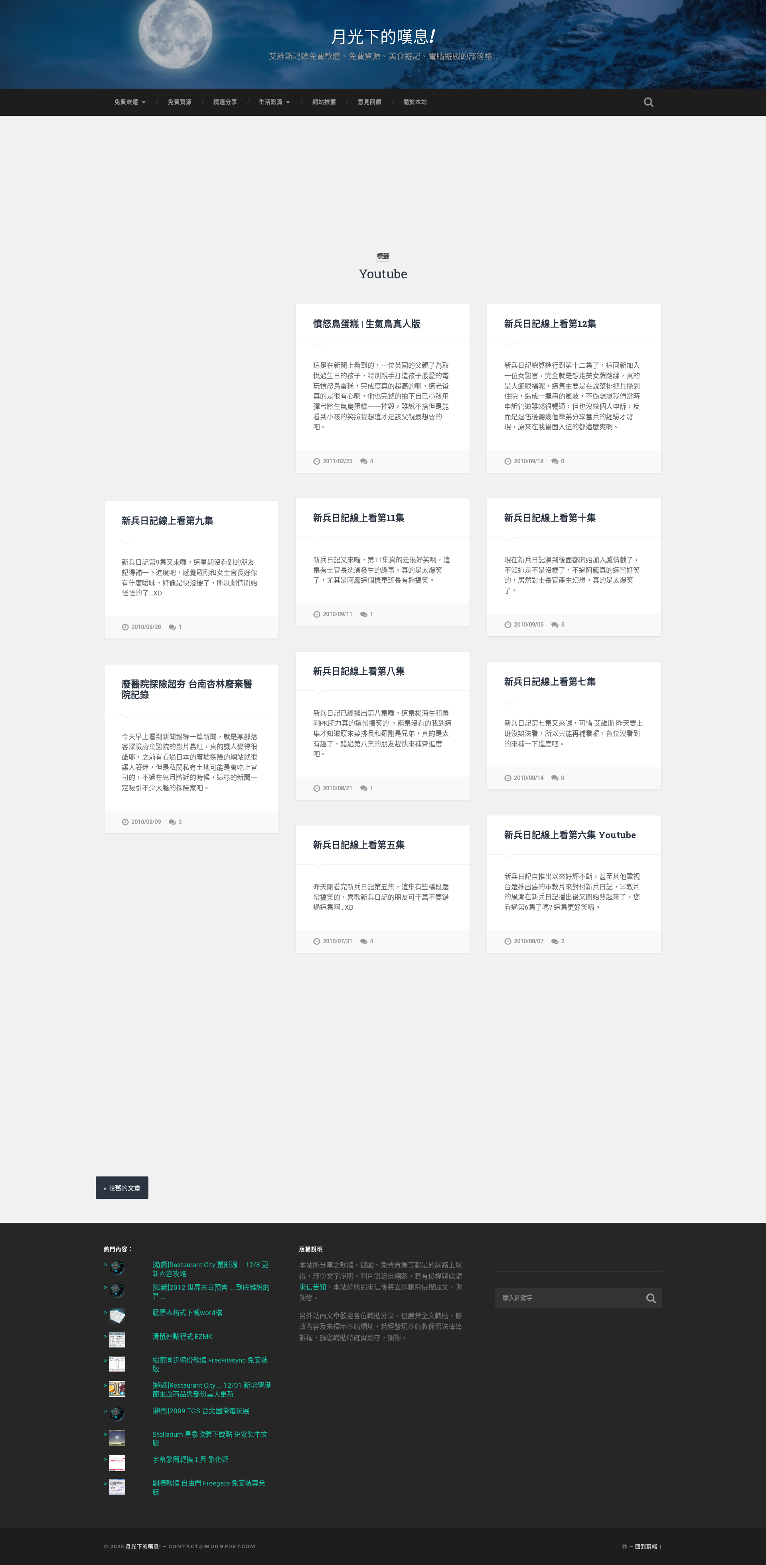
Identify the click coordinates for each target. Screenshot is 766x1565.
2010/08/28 (146, 627)
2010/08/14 (528, 778)
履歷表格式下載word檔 (187, 1313)
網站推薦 (324, 101)
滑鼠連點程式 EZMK (182, 1337)
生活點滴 (271, 101)
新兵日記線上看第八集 (359, 671)
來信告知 (312, 1287)
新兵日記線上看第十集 (550, 518)
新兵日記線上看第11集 (359, 518)
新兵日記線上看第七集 (550, 681)
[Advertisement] (383, 172)
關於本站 (415, 101)
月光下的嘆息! (383, 36)
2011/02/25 (337, 461)
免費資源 (180, 101)
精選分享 (225, 101)
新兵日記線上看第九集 (167, 520)
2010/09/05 (528, 624)
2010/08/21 (337, 788)
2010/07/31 (337, 941)
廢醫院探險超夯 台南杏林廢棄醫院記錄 (187, 689)
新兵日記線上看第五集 (359, 845)
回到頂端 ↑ (648, 1546)
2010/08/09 (146, 822)
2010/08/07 (528, 941)
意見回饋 (370, 101)
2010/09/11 (337, 614)
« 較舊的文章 (122, 1188)
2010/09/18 (528, 461)
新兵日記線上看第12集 (550, 323)
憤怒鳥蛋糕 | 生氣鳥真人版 (367, 323)
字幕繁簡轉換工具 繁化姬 (190, 1460)
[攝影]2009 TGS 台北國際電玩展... (203, 1411)
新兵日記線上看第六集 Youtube (570, 835)
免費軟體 (126, 101)
